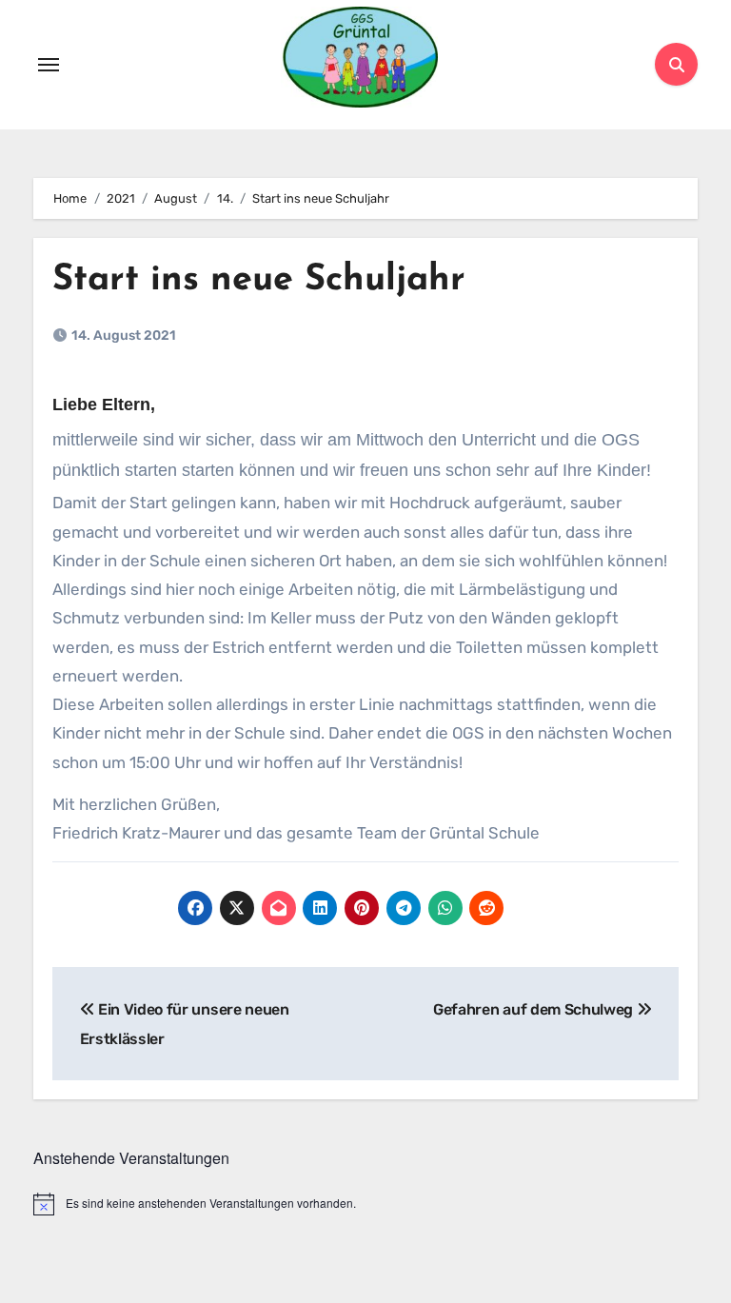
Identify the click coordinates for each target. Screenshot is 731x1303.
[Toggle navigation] (48, 64)
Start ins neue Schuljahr (258, 280)
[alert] (365, 1204)
